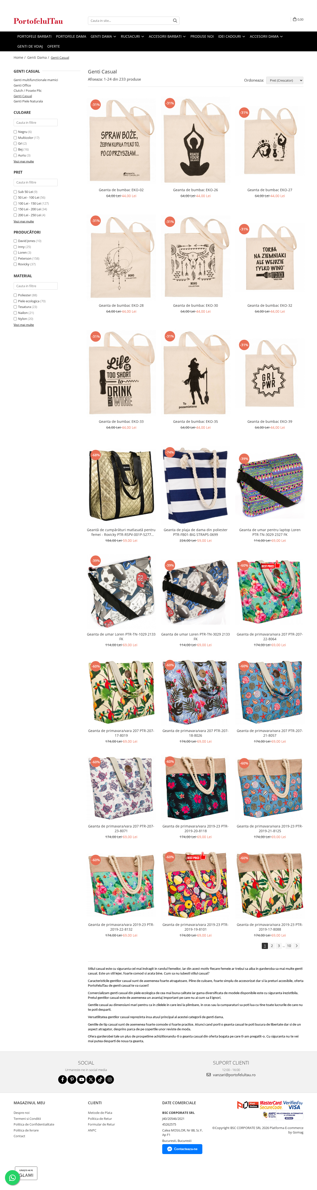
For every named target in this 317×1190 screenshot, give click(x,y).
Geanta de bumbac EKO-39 (269, 421)
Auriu (22, 155)
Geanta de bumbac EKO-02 (121, 189)
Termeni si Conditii (27, 1118)
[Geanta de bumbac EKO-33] (121, 373)
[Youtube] (81, 1079)
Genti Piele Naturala (28, 101)
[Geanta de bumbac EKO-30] (195, 257)
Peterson (24, 258)
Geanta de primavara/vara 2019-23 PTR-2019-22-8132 (121, 927)
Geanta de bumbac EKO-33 (121, 421)
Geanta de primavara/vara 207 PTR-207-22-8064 (270, 636)
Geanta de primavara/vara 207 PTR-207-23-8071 (121, 828)
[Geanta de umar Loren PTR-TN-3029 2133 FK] (195, 591)
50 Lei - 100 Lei (28, 197)
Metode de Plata (100, 1112)
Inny (21, 246)
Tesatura (24, 307)
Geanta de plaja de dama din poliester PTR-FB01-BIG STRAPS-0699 (196, 532)
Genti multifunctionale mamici (36, 80)
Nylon (22, 318)
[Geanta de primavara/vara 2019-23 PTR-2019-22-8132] (121, 885)
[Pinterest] (72, 1079)
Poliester (24, 295)
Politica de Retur (100, 1118)
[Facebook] (62, 1079)
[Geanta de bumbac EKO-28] (121, 257)
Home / (20, 57)
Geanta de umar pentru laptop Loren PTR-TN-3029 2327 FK (270, 532)
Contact (19, 1136)
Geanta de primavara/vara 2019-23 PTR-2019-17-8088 (270, 927)
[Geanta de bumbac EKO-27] (270, 141)
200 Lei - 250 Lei (29, 215)
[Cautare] (175, 21)
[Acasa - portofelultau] (38, 21)
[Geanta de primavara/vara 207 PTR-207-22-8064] (270, 591)
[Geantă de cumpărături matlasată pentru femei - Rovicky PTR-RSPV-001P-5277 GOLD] (121, 485)
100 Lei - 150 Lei (29, 203)
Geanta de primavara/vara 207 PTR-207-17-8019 (121, 733)
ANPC (92, 1130)
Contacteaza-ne (185, 1149)
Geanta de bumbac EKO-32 (269, 305)
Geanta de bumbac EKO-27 (269, 189)
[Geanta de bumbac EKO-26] (195, 141)
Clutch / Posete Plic (28, 90)
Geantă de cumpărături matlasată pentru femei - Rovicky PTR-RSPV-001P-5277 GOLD (121, 532)
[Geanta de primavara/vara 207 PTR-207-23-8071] (121, 788)
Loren (22, 252)
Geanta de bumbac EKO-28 (121, 305)
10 (289, 945)
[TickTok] (100, 1079)
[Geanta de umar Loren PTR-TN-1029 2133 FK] (121, 591)
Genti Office (22, 85)
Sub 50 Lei (25, 191)
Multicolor (25, 137)
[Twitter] (90, 1079)
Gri (20, 143)
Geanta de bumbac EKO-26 (195, 189)
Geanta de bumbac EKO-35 (195, 421)
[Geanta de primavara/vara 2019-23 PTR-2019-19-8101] (195, 885)
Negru (22, 131)
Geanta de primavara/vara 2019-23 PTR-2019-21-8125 (270, 828)
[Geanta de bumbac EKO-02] (121, 141)
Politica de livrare (26, 1130)
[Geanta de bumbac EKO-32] (270, 257)
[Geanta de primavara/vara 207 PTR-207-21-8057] (270, 692)
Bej (20, 149)
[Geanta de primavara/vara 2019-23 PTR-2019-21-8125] (270, 788)
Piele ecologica (28, 301)
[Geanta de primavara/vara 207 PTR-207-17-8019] (121, 692)
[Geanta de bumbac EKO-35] (195, 373)
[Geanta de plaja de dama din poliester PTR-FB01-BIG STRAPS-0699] (195, 485)
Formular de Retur (101, 1124)
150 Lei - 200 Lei (29, 209)
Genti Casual (23, 96)
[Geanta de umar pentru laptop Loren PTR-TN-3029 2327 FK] (270, 485)
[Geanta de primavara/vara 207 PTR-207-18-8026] (195, 692)
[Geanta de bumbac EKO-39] (270, 373)
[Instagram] (109, 1079)
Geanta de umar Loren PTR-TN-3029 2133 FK (195, 636)
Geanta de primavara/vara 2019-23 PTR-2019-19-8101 (195, 927)
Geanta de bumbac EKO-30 (195, 305)
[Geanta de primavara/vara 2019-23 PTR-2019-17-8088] (270, 885)
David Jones (26, 241)
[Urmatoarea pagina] (296, 946)
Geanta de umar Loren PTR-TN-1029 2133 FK (121, 636)
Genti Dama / (38, 57)
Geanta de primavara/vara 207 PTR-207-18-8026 (195, 733)
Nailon (23, 312)
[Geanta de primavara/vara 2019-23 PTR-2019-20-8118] (195, 788)
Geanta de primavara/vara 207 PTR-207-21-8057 (270, 733)
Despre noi (21, 1112)
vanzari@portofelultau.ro (234, 1074)
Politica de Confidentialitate (34, 1124)
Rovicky (23, 264)
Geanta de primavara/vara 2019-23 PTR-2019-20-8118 (195, 828)
